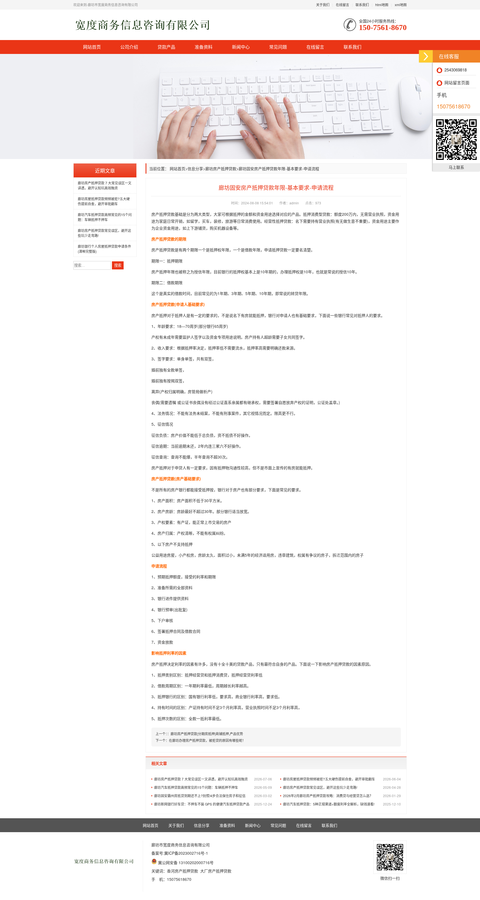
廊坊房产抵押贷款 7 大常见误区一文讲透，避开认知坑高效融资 (104, 185)
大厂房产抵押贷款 (215, 871)
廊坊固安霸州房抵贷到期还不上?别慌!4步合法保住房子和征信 (213, 795)
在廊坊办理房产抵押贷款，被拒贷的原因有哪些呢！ (207, 740)
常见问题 (278, 47)
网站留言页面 (455, 82)
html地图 (381, 4)
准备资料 (203, 47)
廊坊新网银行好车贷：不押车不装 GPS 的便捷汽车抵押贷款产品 (213, 804)
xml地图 (401, 4)
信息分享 (195, 168)
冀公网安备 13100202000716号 (186, 862)
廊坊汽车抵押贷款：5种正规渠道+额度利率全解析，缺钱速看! (342, 804)
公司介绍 (129, 47)
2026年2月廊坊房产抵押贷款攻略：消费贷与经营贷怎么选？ (342, 795)
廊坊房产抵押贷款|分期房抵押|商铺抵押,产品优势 (207, 733)
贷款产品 (166, 47)
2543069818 (454, 70)
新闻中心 (241, 47)
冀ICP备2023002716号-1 (186, 853)
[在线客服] (426, 56)
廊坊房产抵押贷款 (220, 168)
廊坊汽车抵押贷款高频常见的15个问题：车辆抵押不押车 (105, 217)
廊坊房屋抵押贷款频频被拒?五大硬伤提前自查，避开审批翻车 (104, 201)
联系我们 (362, 4)
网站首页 (92, 47)
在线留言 (342, 4)
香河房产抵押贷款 (182, 871)
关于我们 (322, 4)
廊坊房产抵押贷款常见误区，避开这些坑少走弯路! (342, 787)
